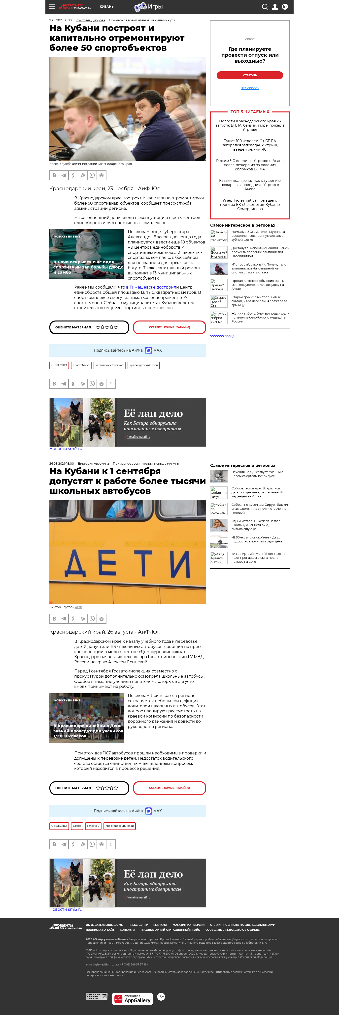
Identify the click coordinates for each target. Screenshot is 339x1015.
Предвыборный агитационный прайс (170, 930)
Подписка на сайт (100, 930)
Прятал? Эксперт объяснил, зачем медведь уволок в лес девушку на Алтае (258, 285)
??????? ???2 (222, 336)
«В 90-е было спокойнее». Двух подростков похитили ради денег (258, 539)
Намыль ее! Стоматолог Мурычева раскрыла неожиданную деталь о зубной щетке (258, 235)
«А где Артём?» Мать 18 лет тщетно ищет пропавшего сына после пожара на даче (258, 557)
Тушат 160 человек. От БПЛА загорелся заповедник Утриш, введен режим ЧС (250, 145)
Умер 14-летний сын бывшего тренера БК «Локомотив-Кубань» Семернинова (250, 204)
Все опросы (250, 88)
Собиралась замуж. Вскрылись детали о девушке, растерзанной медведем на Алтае (257, 492)
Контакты (127, 930)
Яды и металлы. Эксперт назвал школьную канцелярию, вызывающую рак (256, 525)
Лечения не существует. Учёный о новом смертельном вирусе (257, 474)
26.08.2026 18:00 (61, 463)
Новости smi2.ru (65, 448)
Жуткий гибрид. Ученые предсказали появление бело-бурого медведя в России (260, 317)
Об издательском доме (104, 925)
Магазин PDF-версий (188, 925)
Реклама (160, 925)
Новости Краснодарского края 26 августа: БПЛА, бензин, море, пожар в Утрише (250, 125)
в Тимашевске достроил (151, 287)
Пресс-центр (138, 925)
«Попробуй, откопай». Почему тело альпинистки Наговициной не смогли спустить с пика (259, 268)
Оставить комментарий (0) (169, 327)
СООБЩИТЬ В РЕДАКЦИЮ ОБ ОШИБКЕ (232, 930)
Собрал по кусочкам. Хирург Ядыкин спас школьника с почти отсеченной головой (260, 508)
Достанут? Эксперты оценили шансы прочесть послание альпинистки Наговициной (260, 252)
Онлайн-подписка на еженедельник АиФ (242, 925)
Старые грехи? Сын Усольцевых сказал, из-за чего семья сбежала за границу (259, 301)
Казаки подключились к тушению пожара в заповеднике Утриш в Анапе (250, 185)
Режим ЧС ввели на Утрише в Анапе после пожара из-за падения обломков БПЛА (250, 165)
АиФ (78, 607)
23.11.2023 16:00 (60, 20)
